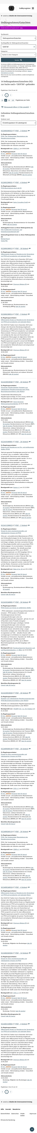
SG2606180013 (7, 248)
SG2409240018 (7, 887)
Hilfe (2, 1109)
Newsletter (16, 1109)
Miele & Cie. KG (18, 569)
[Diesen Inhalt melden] (29, 131)
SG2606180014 (7, 314)
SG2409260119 (7, 831)
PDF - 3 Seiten (21, 131)
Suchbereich (4, 34)
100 (13, 100)
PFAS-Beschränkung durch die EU (11, 188)
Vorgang (14, 153)
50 (9, 100)
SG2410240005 (7, 602)
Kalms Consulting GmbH (20, 202)
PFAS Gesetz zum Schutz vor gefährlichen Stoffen (16, 608)
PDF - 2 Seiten (21, 525)
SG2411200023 (7, 525)
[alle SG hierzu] (22, 153)
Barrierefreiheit (5, 1113)
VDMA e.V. (16, 148)
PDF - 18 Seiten (21, 248)
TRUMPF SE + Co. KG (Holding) (23, 709)
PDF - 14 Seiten (21, 953)
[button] (33, 8)
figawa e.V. (16, 487)
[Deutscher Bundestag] (10, 8)
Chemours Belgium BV (20, 284)
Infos (21, 28)
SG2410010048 (7, 382)
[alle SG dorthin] (14, 173)
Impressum (33, 1113)
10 (3, 100)
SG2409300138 (7, 749)
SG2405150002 (7, 1024)
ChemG (3, 594)
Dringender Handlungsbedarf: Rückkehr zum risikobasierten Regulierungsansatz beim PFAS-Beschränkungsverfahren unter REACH (15, 389)
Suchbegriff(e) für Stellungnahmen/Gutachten (14, 43)
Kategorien (4, 51)
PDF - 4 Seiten (21, 182)
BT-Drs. (6, 153)
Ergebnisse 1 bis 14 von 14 (9, 90)
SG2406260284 (7, 953)
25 (6, 100)
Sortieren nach (5, 119)
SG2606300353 (7, 131)
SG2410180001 (7, 442)
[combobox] (18, 55)
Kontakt (8, 1109)
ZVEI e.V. (16, 788)
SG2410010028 (7, 693)
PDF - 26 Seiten (21, 382)
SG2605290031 (7, 182)
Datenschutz (15, 1113)
